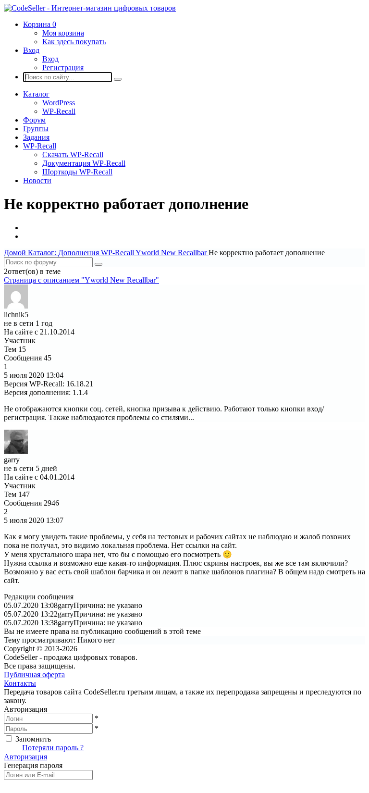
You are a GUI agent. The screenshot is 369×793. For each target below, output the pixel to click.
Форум (34, 120)
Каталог (36, 94)
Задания (36, 137)
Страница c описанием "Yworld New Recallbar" (81, 280)
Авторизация (25, 757)
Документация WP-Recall (83, 163)
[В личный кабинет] (16, 306)
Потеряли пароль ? (53, 747)
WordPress (58, 103)
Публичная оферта (34, 674)
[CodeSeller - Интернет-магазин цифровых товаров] (90, 8)
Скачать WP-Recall (72, 154)
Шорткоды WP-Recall (77, 172)
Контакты (20, 683)
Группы (36, 128)
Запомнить (33, 739)
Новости (37, 180)
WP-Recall (58, 111)
